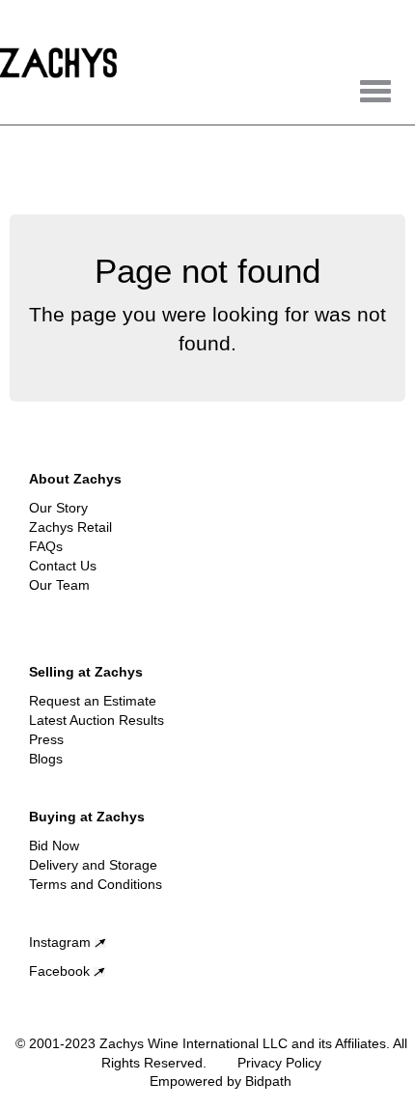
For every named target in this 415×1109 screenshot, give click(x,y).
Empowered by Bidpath (220, 1081)
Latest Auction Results (96, 720)
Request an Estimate (92, 700)
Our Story (58, 507)
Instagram (62, 942)
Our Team (59, 585)
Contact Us (63, 565)
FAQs (46, 546)
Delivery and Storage (93, 865)
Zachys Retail (70, 527)
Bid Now (54, 845)
